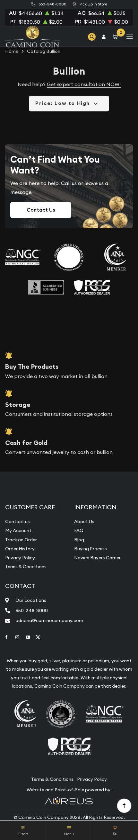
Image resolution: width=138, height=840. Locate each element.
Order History (20, 549)
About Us (84, 521)
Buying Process (90, 549)
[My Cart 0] (116, 37)
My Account (18, 530)
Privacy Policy (20, 558)
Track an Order (21, 540)
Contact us (17, 521)
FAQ (78, 530)
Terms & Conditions (26, 566)
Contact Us (41, 209)
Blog (79, 540)
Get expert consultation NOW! (84, 84)
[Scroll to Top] (124, 805)
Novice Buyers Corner (97, 558)
